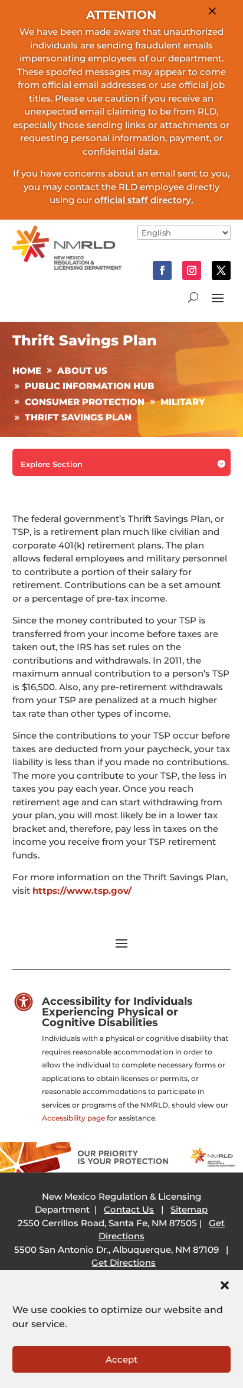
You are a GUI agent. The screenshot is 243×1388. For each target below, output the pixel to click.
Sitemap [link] (189, 1209)
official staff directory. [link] (143, 199)
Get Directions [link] (123, 1262)
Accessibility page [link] (73, 1117)
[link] (66, 266)
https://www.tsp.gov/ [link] (82, 890)
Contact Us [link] (129, 1209)
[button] (225, 1285)
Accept (121, 1359)
